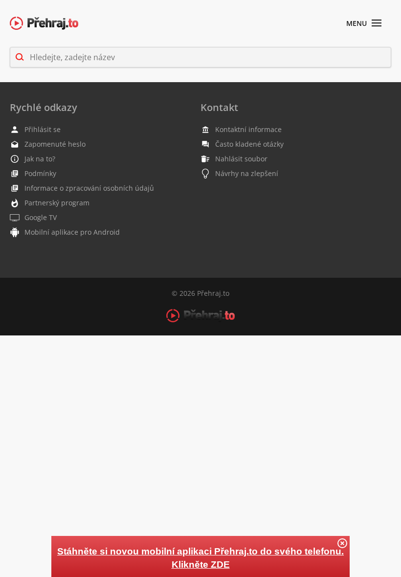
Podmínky (40, 173)
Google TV (40, 217)
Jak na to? (39, 158)
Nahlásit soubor (241, 158)
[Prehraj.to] (44, 24)
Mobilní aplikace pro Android (72, 232)
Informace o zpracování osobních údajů (89, 188)
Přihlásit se (42, 129)
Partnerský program (56, 202)
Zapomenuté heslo (55, 144)
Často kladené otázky (249, 144)
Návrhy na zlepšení (246, 173)
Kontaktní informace (248, 129)
